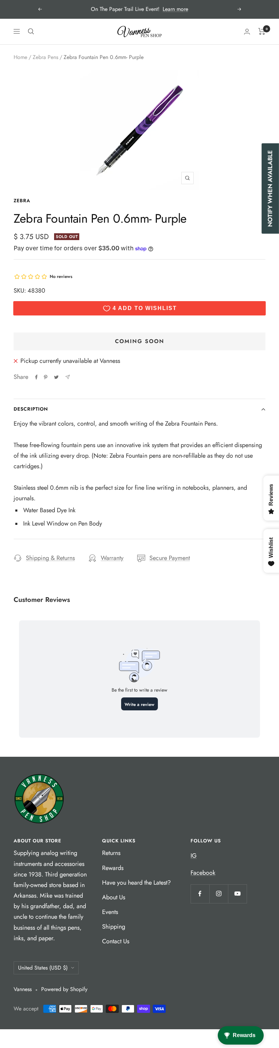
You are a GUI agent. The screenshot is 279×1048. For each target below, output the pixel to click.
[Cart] (261, 31)
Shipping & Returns (50, 557)
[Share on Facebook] (36, 377)
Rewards (113, 868)
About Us (113, 897)
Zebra (22, 200)
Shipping (113, 926)
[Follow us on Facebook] (200, 893)
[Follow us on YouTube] (237, 893)
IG (194, 855)
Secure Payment (169, 557)
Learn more (175, 9)
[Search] (31, 31)
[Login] (247, 31)
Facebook (203, 872)
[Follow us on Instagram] (218, 893)
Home (20, 57)
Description (31, 408)
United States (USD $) (43, 968)
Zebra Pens (45, 57)
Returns (111, 852)
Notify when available (270, 188)
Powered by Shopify (64, 989)
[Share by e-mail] (67, 377)
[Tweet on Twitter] (56, 377)
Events (110, 911)
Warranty (112, 557)
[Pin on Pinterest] (45, 377)
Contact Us (115, 941)
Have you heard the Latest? (136, 882)
